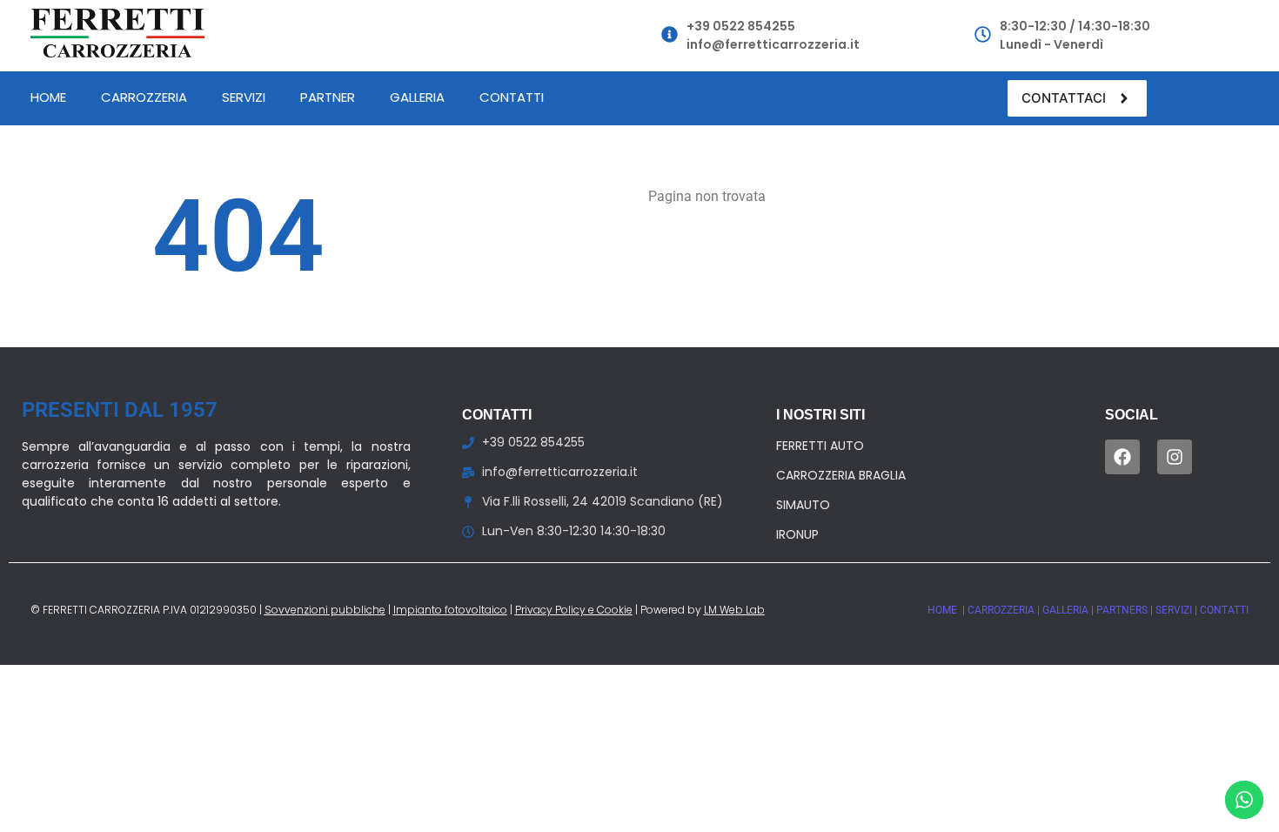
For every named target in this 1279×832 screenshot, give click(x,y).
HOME (943, 610)
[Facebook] (1122, 456)
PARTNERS (1123, 610)
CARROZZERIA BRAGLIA (841, 475)
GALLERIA (1066, 610)
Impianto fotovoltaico (450, 609)
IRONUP (797, 534)
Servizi (243, 97)
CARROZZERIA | (1005, 610)
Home (48, 97)
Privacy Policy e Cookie (574, 609)
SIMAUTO (803, 504)
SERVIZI (1175, 610)
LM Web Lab (734, 609)
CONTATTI (1224, 610)
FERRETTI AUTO (820, 445)
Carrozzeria (144, 97)
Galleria (417, 97)
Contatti (511, 97)
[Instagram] (1174, 456)
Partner (327, 97)
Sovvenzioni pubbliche (325, 609)
